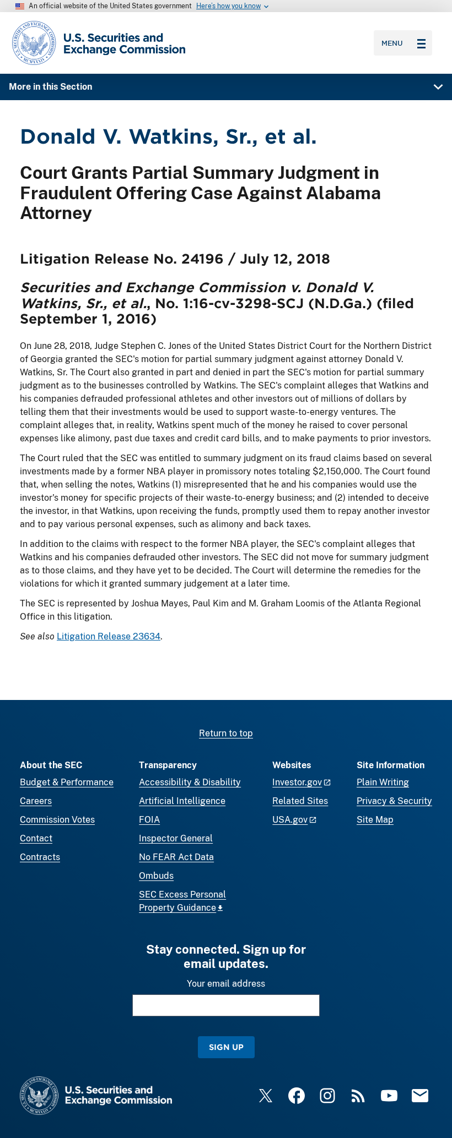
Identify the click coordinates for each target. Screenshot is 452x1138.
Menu (392, 43)
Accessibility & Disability (190, 782)
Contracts (40, 857)
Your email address (226, 983)
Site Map (375, 819)
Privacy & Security (394, 801)
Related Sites (300, 801)
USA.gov (290, 819)
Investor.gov (297, 782)
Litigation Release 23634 (108, 636)
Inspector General (176, 838)
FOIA (149, 819)
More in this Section (50, 86)
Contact (36, 838)
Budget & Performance (67, 782)
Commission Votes (57, 819)
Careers (36, 801)
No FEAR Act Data (176, 857)
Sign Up (226, 1047)
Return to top (226, 733)
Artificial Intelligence (182, 801)
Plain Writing (383, 782)
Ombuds (156, 876)
